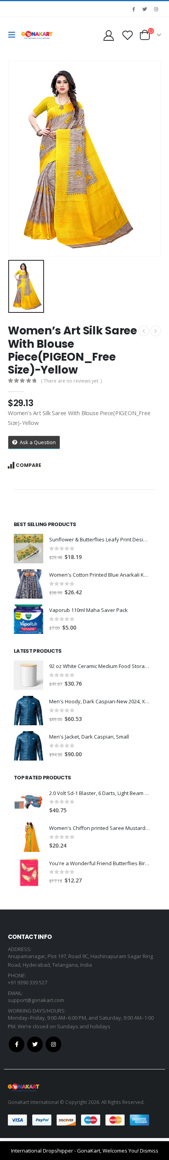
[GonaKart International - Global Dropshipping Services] (37, 35)
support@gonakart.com (36, 1000)
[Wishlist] (127, 35)
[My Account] (108, 35)
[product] (28, 548)
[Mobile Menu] (14, 35)
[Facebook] (133, 9)
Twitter (35, 1044)
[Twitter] (145, 9)
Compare (28, 465)
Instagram (53, 1044)
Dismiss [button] (149, 1150)
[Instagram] (156, 9)
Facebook (16, 1044)
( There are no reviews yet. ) (71, 381)
